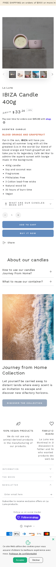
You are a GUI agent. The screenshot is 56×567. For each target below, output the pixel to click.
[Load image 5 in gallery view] (43, 74)
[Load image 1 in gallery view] (12, 74)
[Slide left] (3, 74)
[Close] (53, 539)
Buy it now (28, 233)
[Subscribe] (52, 494)
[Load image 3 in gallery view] (28, 74)
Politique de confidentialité (23, 553)
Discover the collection (24, 403)
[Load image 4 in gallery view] (35, 74)
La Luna (7, 87)
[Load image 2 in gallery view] (20, 74)
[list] (28, 441)
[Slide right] (52, 74)
